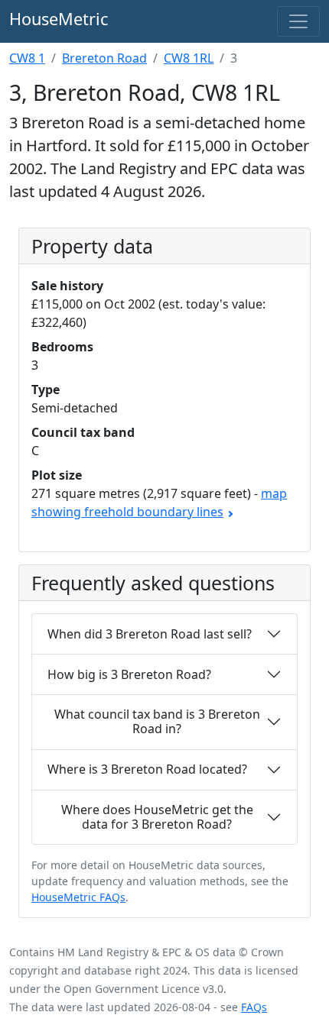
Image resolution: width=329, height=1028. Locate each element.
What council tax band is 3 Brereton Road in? (157, 721)
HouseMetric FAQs (78, 897)
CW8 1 (27, 58)
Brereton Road (104, 58)
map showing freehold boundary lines (159, 502)
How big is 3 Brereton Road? (129, 674)
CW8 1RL (188, 58)
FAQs (254, 1007)
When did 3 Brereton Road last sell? (149, 634)
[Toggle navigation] (298, 21)
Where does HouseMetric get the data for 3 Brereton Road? (157, 816)
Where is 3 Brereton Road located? (147, 769)
